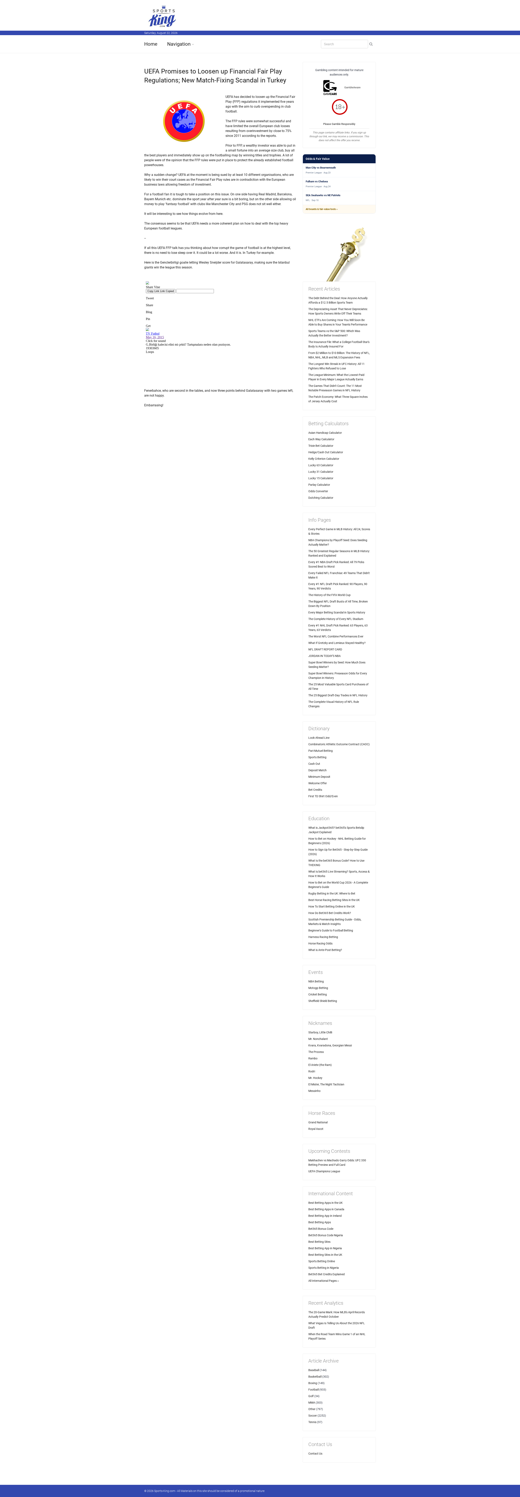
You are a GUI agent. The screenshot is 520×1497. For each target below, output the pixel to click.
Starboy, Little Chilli (320, 1032)
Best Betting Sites (319, 1241)
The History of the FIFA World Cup (329, 595)
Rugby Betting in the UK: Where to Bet (331, 893)
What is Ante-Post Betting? (325, 950)
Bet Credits (315, 789)
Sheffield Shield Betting (322, 1001)
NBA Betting (316, 981)
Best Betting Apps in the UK (325, 1202)
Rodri (311, 1071)
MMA (311, 1402)
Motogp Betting (318, 988)
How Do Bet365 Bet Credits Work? (329, 913)
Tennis (312, 1422)
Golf (311, 1396)
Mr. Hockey (315, 1077)
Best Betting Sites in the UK (325, 1254)
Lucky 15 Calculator (320, 478)
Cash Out (314, 763)
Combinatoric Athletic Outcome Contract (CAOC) (339, 744)
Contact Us (315, 1453)
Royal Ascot (315, 1128)
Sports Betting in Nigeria (323, 1267)
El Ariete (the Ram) (320, 1065)
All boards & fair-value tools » (322, 209)
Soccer (312, 1415)
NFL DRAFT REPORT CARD (325, 649)
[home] (162, 16)
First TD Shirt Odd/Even (323, 796)
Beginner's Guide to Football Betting (330, 930)
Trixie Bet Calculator (320, 445)
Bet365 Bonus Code (320, 1228)
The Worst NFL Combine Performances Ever (335, 636)
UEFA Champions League (324, 1171)
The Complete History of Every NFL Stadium (335, 619)
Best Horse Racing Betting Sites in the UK (334, 900)
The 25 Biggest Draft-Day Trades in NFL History (337, 695)
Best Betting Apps (319, 1222)
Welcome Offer (317, 783)
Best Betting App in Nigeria (325, 1248)
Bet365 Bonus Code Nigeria (325, 1235)
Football (313, 1389)
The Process (316, 1052)
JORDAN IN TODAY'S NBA (324, 656)
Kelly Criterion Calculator (323, 458)
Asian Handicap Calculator (325, 432)
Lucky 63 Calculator (320, 465)
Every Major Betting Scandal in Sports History (336, 612)
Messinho (314, 1090)
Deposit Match (317, 770)
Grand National (318, 1122)
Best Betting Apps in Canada (326, 1209)
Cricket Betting (317, 994)
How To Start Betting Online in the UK (331, 906)
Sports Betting (317, 757)
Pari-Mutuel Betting (320, 750)
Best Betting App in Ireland (325, 1215)
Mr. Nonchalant (318, 1039)
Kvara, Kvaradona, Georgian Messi (330, 1045)
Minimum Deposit (319, 776)
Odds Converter (318, 491)
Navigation (179, 44)
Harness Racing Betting (323, 937)
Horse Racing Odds (320, 943)
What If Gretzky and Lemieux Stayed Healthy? (337, 643)
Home (150, 44)
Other (311, 1409)
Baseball (313, 1370)
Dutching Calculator (320, 497)
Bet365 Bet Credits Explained (326, 1274)
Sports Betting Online (321, 1261)
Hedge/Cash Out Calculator (325, 452)
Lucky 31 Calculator (320, 471)
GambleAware (352, 87)
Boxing (312, 1383)
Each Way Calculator (321, 439)
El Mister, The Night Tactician (326, 1084)
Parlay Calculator (319, 484)
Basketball (315, 1376)
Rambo (312, 1058)
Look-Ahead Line (318, 737)
